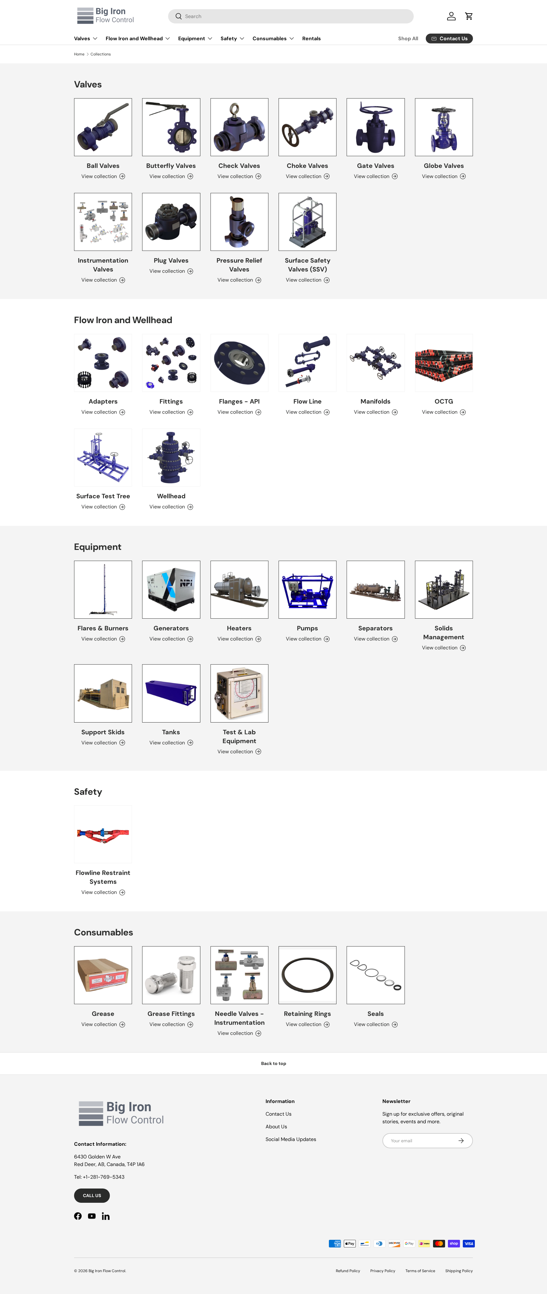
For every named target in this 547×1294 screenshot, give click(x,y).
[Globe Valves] (444, 127)
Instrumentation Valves (103, 264)
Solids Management (443, 632)
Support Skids (103, 732)
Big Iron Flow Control (107, 1270)
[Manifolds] (375, 363)
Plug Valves (171, 260)
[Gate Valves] (375, 127)
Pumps (307, 628)
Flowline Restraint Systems (103, 877)
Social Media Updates (291, 1139)
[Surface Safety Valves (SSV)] (307, 222)
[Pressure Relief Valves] (239, 222)
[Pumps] (307, 589)
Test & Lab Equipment (239, 736)
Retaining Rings (307, 1014)
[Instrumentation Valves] (103, 222)
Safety (229, 38)
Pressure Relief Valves (239, 264)
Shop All (408, 38)
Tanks (171, 732)
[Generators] (171, 589)
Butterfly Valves (171, 166)
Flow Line (307, 401)
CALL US (92, 1195)
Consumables (270, 38)
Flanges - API (239, 401)
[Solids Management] (444, 589)
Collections (101, 54)
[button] (469, 16)
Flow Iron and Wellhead (134, 38)
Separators (375, 628)
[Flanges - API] (239, 363)
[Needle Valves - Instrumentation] (239, 975)
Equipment (191, 38)
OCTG (444, 401)
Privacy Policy (382, 1270)
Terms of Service (420, 1270)
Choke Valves (307, 166)
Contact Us (279, 1114)
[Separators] (375, 589)
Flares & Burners (103, 628)
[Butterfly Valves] (171, 127)
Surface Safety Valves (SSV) (307, 264)
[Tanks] (171, 693)
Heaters (239, 628)
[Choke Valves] (307, 127)
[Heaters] (239, 589)
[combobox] (291, 16)
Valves (82, 38)
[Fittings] (171, 363)
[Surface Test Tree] (103, 457)
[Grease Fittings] (171, 975)
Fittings (171, 401)
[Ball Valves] (103, 127)
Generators (171, 628)
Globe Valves (444, 166)
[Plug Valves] (171, 222)
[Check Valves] (239, 127)
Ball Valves (103, 166)
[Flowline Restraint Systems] (103, 834)
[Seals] (375, 975)
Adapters (103, 401)
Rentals (311, 38)
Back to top (273, 1063)
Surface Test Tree (103, 496)
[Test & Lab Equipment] (239, 693)
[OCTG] (444, 363)
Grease (103, 1014)
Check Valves (239, 166)
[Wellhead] (171, 457)
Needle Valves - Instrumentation (239, 1018)
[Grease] (103, 975)
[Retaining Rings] (307, 975)
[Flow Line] (307, 363)
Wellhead (171, 496)
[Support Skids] (103, 693)
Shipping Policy (459, 1270)
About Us (276, 1126)
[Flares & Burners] (103, 589)
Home (79, 54)
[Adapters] (103, 363)
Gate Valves (375, 166)
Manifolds (376, 401)
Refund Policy (348, 1270)
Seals (376, 1014)
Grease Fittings (171, 1014)
